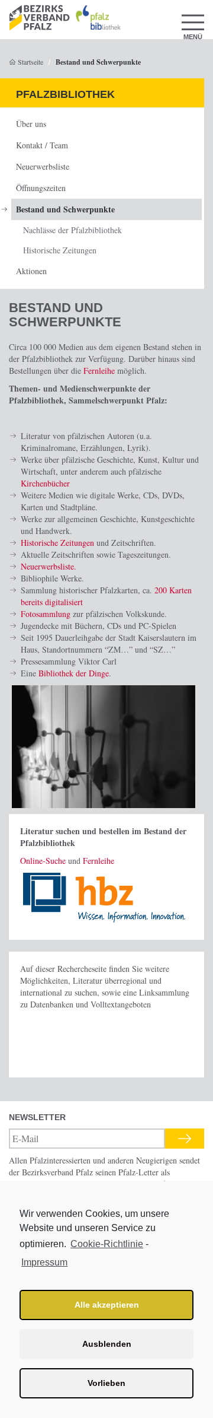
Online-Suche (43, 860)
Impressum (44, 1262)
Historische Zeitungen (59, 250)
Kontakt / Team (42, 145)
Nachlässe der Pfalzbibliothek (72, 230)
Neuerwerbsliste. (48, 566)
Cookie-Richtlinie (106, 1244)
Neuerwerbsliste (42, 166)
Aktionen (31, 270)
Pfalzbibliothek (65, 94)
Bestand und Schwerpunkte (65, 209)
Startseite (29, 61)
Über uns (31, 123)
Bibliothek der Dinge (73, 673)
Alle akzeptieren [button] (107, 1304)
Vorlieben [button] (106, 1383)
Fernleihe (99, 370)
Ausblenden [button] (106, 1344)
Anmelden (184, 1138)
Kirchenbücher (45, 483)
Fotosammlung (45, 613)
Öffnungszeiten (41, 187)
